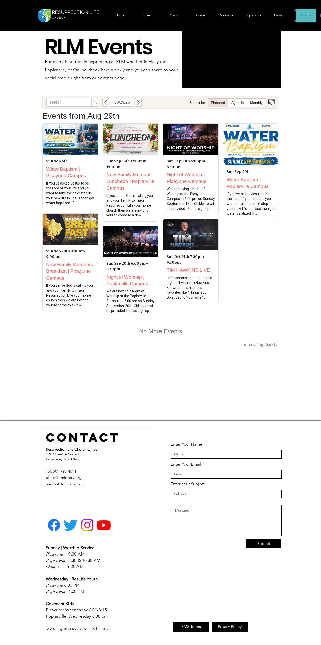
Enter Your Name (186, 444)
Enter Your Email (186, 464)
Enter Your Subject (188, 484)
